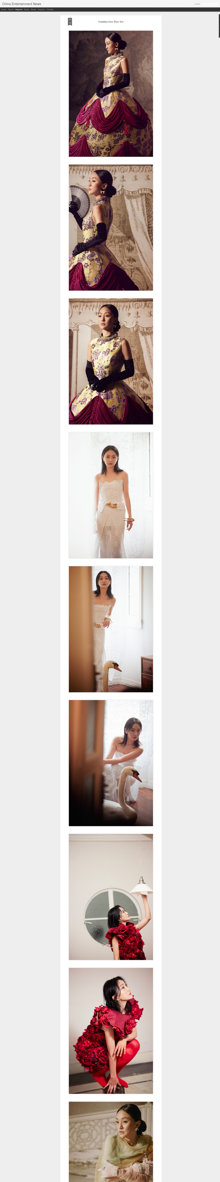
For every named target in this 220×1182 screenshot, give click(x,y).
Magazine (18, 9)
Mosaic (26, 9)
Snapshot (41, 9)
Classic (3, 9)
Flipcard (11, 9)
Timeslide (50, 9)
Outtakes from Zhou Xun (111, 21)
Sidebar (33, 9)
